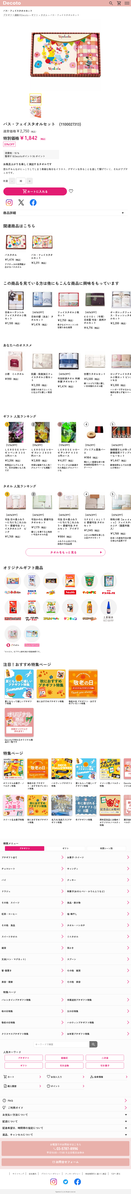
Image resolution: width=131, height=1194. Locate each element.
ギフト (23, 1065)
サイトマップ (18, 1173)
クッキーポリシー (73, 1173)
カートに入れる (35, 191)
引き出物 (64, 1065)
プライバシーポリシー (50, 1173)
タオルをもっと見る (63, 552)
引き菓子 (104, 1065)
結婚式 (64, 1057)
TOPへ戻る (115, 1173)
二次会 (105, 1057)
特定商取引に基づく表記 (95, 1173)
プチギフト (23, 1057)
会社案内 (32, 1173)
